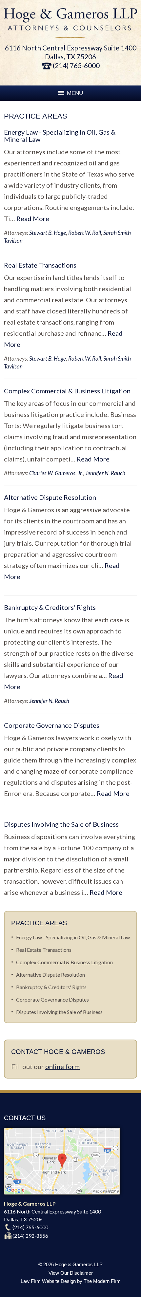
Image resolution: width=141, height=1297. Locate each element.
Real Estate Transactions (40, 265)
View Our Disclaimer (71, 1273)
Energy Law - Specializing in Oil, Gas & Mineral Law (59, 135)
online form (62, 1066)
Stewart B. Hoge (47, 232)
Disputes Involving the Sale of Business (61, 824)
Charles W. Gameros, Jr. (56, 473)
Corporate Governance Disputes (51, 725)
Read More (32, 218)
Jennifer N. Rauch (105, 473)
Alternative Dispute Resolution (50, 497)
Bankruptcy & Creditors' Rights (50, 607)
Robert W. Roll (84, 232)
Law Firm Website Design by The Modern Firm (71, 1281)
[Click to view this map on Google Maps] (62, 1192)
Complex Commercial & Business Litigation (67, 391)
